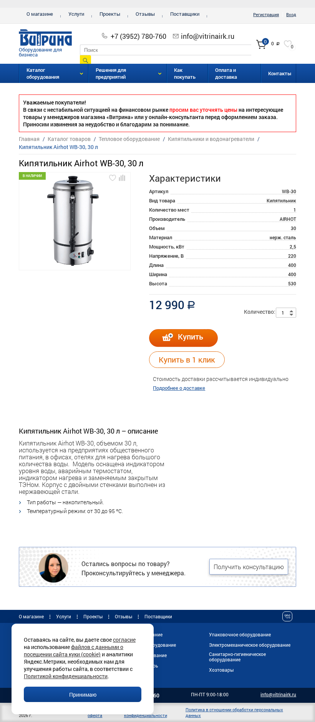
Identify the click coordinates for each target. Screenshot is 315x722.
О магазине (40, 13)
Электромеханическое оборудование (249, 645)
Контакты (280, 73)
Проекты (109, 13)
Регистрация (266, 14)
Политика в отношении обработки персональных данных (234, 712)
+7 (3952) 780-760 (138, 36)
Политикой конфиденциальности (66, 676)
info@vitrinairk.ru (207, 36)
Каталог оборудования (43, 73)
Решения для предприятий (111, 73)
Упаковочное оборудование (240, 634)
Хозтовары (221, 670)
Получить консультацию (249, 567)
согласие (124, 639)
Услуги (76, 13)
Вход (291, 14)
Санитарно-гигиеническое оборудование (237, 656)
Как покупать (185, 73)
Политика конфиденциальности (145, 712)
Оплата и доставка (226, 73)
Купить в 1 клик (187, 359)
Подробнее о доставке (179, 387)
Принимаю (82, 694)
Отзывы (145, 13)
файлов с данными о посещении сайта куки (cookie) (73, 650)
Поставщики (184, 13)
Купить (190, 336)
